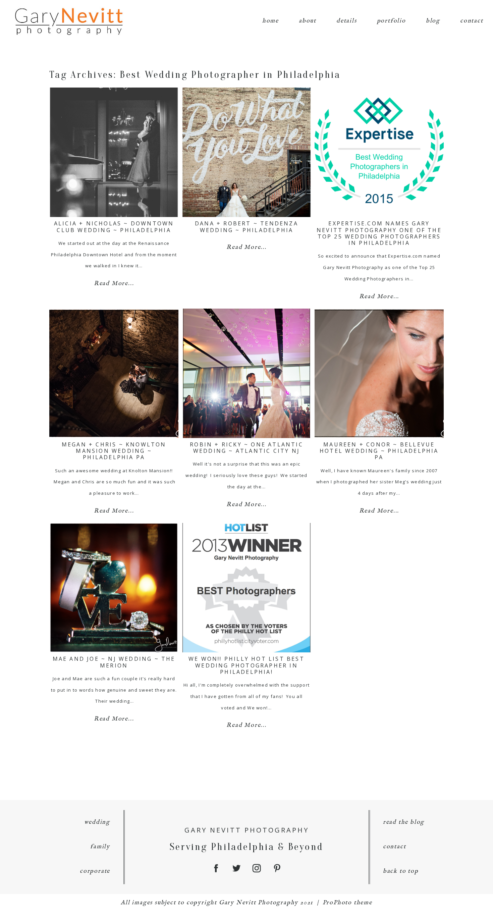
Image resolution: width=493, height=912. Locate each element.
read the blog (403, 822)
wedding (97, 822)
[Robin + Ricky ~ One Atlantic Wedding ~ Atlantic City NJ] (246, 373)
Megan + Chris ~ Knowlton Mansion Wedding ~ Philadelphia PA (114, 451)
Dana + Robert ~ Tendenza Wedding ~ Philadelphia (246, 226)
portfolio (391, 21)
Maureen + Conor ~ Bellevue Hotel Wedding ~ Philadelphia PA (379, 451)
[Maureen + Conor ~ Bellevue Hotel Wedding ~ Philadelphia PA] (379, 373)
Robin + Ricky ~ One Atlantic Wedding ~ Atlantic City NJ (246, 447)
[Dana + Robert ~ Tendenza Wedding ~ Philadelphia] (246, 152)
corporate (95, 871)
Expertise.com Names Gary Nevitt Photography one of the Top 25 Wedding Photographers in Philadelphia (379, 233)
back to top (401, 871)
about (307, 21)
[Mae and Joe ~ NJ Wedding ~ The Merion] (113, 587)
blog (433, 21)
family (100, 847)
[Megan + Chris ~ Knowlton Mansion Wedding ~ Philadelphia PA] (113, 373)
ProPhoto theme (347, 903)
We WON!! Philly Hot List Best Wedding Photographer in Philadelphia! (246, 665)
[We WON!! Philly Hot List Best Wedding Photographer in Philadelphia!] (246, 587)
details (346, 21)
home (270, 21)
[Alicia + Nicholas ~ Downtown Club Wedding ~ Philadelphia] (113, 152)
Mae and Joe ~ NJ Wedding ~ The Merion (114, 662)
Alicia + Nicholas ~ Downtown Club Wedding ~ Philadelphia (114, 226)
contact (471, 21)
